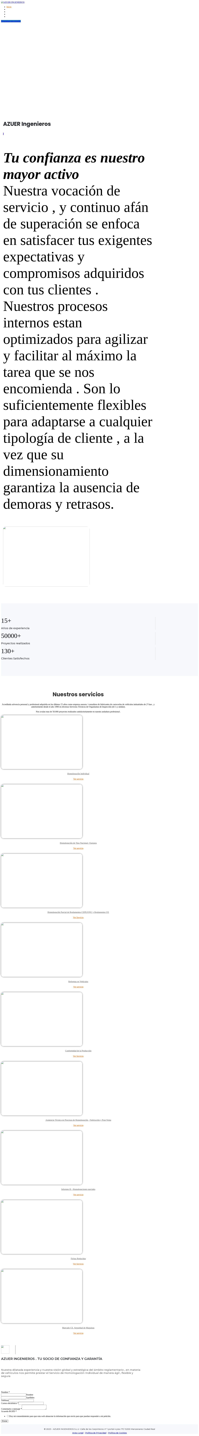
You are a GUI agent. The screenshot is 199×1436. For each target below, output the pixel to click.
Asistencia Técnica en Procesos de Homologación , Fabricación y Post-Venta (78, 1120)
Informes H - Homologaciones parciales (78, 1189)
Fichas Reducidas (78, 1258)
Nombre (5, 1392)
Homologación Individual (78, 774)
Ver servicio (78, 779)
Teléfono (5, 1400)
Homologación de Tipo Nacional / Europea (78, 843)
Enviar (4, 1421)
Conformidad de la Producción (78, 1051)
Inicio (8, 7)
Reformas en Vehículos (78, 981)
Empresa (10, 9)
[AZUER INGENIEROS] (13, 2)
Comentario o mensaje (11, 1409)
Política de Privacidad (95, 1433)
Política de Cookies (117, 1433)
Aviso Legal (77, 1433)
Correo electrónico (10, 1403)
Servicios (10, 12)
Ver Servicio (78, 917)
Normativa (11, 14)
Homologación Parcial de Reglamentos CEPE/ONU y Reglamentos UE (78, 912)
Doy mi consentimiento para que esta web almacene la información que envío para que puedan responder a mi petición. (60, 1416)
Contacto (10, 16)
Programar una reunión (11, 21)
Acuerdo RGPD (9, 1411)
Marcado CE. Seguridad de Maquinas (78, 1328)
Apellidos (30, 1397)
